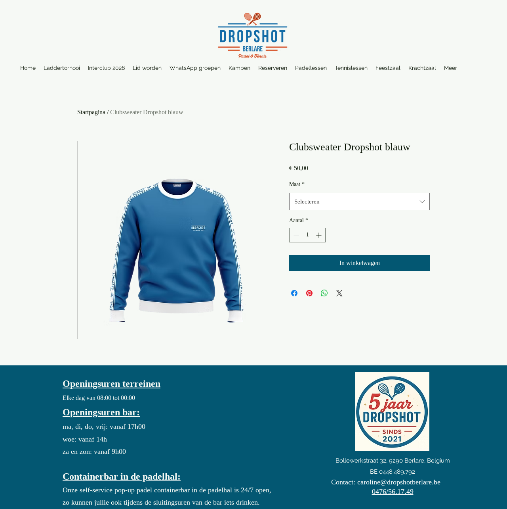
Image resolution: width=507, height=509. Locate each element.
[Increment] (319, 235)
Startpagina (91, 112)
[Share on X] (339, 293)
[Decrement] (295, 235)
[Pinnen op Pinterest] (309, 293)
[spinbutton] (307, 235)
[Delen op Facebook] (294, 293)
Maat (297, 184)
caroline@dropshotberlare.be (398, 482)
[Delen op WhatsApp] (324, 293)
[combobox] (359, 201)
